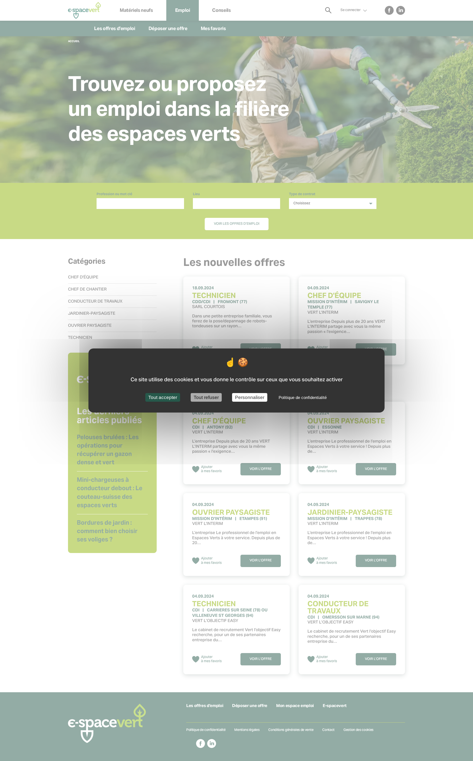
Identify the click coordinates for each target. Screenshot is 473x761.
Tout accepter (162, 397)
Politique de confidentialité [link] (303, 397)
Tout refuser (206, 397)
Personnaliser (249, 397)
